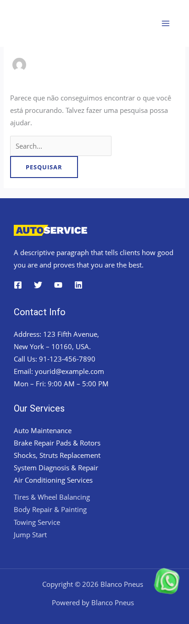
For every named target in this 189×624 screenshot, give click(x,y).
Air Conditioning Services (53, 480)
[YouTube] (58, 285)
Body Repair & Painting (50, 509)
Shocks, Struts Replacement (57, 455)
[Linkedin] (78, 285)
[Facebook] (18, 285)
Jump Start (30, 534)
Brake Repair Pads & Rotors (57, 442)
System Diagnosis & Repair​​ (56, 467)
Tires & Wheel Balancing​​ (52, 496)
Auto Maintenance (43, 430)
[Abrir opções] (131, 590)
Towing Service (37, 522)
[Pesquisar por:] (60, 145)
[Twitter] (38, 285)
